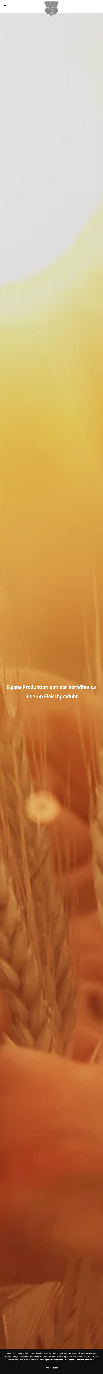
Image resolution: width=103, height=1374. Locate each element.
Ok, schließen (52, 1367)
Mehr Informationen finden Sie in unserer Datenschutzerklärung (67, 1359)
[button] (5, 6)
